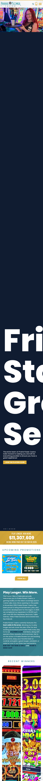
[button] (33, 4)
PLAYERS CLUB (16, 632)
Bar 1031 (6, 645)
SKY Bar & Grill (18, 645)
